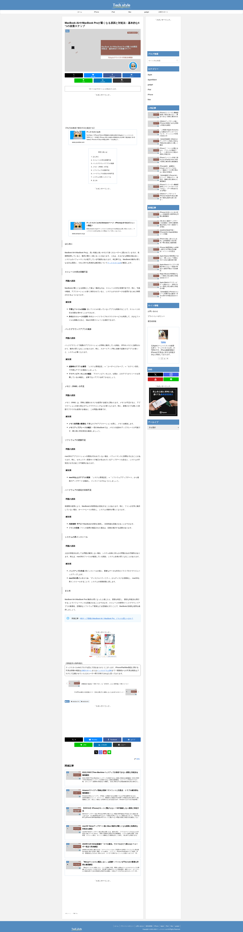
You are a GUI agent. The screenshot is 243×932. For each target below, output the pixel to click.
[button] (122, 80)
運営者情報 (152, 321)
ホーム (116, 926)
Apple (162, 926)
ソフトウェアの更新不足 (101, 170)
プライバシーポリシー (156, 316)
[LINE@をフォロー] (109, 752)
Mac (68, 701)
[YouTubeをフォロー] (105, 752)
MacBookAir (85, 701)
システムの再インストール (102, 177)
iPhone (156, 926)
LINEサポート (86, 670)
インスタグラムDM (104, 670)
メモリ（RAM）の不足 (100, 167)
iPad (167, 926)
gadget (177, 926)
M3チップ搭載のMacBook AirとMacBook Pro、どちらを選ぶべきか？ (106, 618)
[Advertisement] (103, 109)
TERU (163, 342)
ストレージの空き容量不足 (102, 160)
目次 (100, 152)
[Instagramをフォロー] (100, 752)
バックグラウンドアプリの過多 (103, 163)
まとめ (95, 180)
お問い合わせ (153, 311)
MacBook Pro (76, 701)
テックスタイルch (114, 262)
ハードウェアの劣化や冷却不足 (103, 173)
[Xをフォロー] (96, 752)
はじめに (96, 156)
